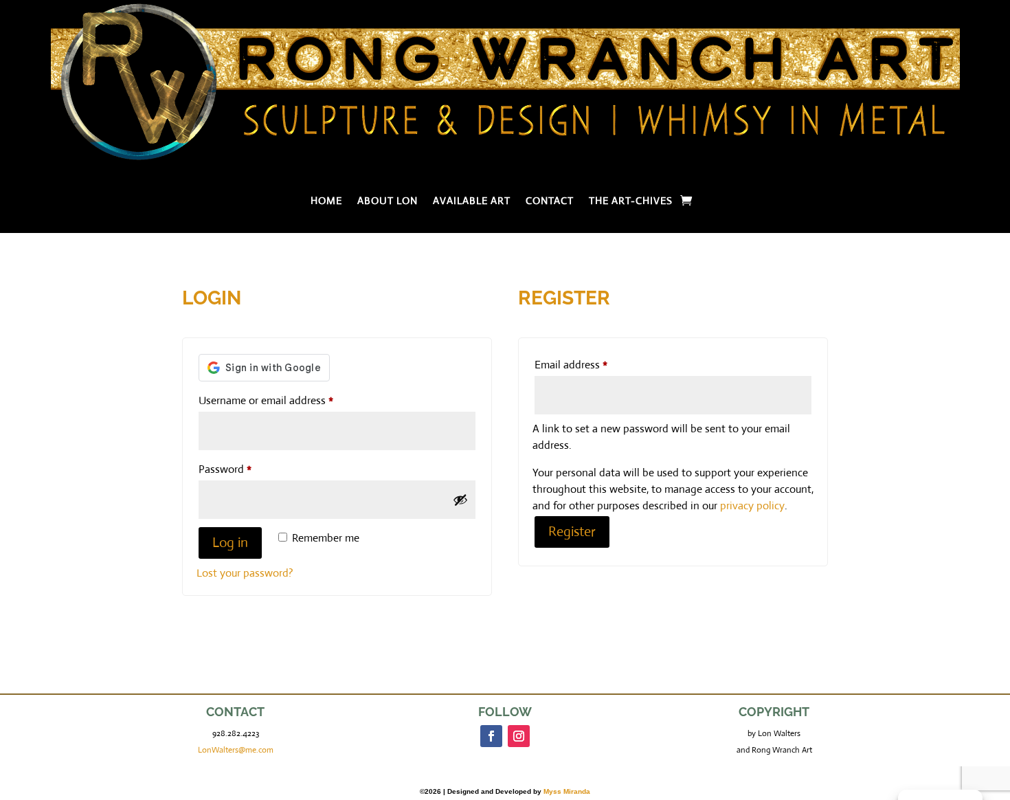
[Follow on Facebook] (491, 736)
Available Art (471, 201)
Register (572, 531)
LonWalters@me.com (235, 749)
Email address (591, 364)
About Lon (387, 201)
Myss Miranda (566, 791)
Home (326, 201)
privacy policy (752, 505)
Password (245, 468)
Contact (550, 201)
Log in (230, 542)
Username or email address (286, 400)
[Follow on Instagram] (519, 736)
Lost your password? (245, 573)
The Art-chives (631, 201)
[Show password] (460, 499)
